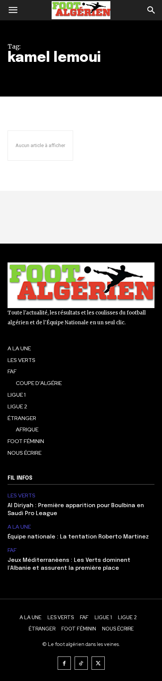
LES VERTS (21, 495)
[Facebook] (64, 663)
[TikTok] (81, 663)
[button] (13, 10)
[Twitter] (98, 663)
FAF (12, 550)
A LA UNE (19, 527)
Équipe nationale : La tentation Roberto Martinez (78, 537)
